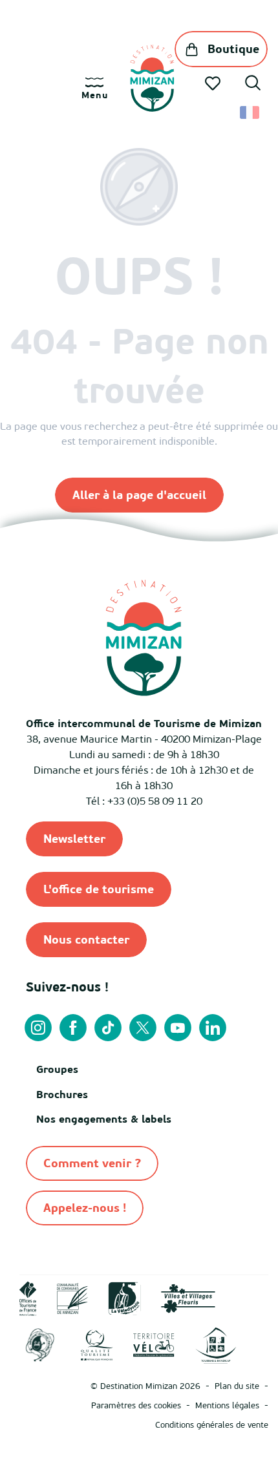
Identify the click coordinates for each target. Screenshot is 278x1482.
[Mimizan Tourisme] (152, 78)
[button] (253, 85)
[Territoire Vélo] (154, 1344)
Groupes (57, 1069)
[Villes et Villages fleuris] (188, 1297)
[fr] (250, 112)
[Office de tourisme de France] (28, 1297)
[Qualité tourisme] (97, 1344)
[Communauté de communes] (72, 1297)
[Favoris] (214, 83)
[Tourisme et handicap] (216, 1344)
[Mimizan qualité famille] (40, 1344)
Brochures (62, 1094)
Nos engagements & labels (103, 1119)
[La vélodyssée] (124, 1297)
